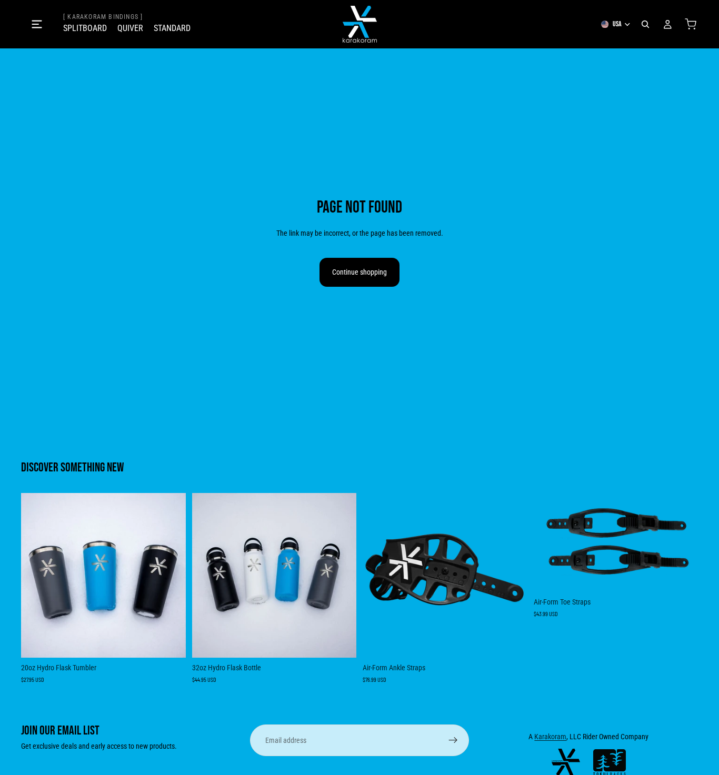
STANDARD (172, 28)
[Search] (645, 24)
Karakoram (550, 736)
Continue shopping (359, 272)
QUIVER (130, 28)
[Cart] (690, 24)
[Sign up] (453, 740)
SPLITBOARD (85, 28)
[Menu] (37, 24)
